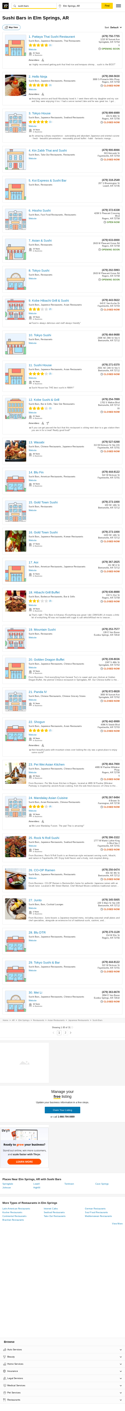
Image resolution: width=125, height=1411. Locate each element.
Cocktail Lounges (55, 904)
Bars (43, 904)
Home (5, 1020)
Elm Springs (23, 1020)
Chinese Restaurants (51, 446)
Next (70, 1033)
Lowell (36, 1184)
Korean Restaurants (73, 536)
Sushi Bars (34, 41)
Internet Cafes (51, 1208)
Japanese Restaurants (51, 41)
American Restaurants (51, 476)
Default (114, 27)
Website (32, 49)
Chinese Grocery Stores (74, 696)
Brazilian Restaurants (13, 1220)
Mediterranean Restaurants (98, 1216)
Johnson (6, 1187)
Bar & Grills (46, 404)
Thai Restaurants (72, 41)
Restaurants (70, 81)
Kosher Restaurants (12, 1212)
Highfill (36, 1187)
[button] (118, 5)
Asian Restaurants (73, 305)
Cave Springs (102, 1184)
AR (13, 1020)
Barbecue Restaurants (51, 596)
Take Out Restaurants (51, 154)
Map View (13, 27)
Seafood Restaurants (74, 117)
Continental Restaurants (14, 1216)
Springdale (7, 1184)
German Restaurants (95, 1208)
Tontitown (69, 1184)
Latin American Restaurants (16, 1208)
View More (117, 1223)
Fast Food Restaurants (52, 215)
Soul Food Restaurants (96, 1212)
